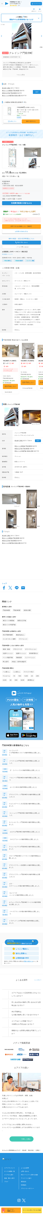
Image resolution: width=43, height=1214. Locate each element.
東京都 (4, 88)
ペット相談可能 (8, 657)
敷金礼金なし (20, 635)
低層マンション (21, 653)
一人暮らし (6, 672)
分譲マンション (8, 653)
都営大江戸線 (6, 93)
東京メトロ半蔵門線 (8, 95)
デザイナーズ (17, 649)
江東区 (8, 88)
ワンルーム (6, 676)
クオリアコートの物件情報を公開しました (24, 839)
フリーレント (23, 639)
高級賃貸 (19, 657)
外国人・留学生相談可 (19, 662)
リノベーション (30, 657)
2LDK (4, 680)
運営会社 (23, 1181)
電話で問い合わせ (22, 242)
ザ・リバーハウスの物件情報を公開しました (25, 770)
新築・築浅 (6, 649)
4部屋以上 (31, 680)
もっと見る (21, 75)
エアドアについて (9, 1168)
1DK (19, 676)
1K (14, 676)
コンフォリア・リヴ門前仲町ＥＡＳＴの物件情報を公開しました (25, 752)
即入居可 (6, 662)
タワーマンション (30, 649)
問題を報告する (28, 961)
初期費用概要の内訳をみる (21, 203)
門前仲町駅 (16, 90)
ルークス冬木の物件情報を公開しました (23, 787)
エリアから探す (8, 1175)
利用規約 (23, 1185)
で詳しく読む (26, 1139)
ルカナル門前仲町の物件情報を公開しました (25, 832)
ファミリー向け (29, 672)
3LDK (22, 680)
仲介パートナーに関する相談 (29, 1175)
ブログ (6, 1181)
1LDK (26, 676)
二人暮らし (16, 672)
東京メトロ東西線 (7, 90)
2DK (37, 676)
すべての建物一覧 (9, 1171)
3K (10, 680)
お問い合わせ (25, 1171)
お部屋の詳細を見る (21, 231)
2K (32, 676)
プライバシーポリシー (27, 1188)
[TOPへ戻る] (9, 10)
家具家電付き (33, 653)
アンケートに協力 (26, 1178)
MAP (36, 92)
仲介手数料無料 (8, 635)
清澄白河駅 (17, 95)
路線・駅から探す (9, 1178)
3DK (16, 680)
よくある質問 (25, 1168)
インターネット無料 (9, 639)
